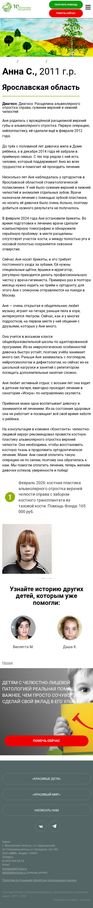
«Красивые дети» (46, 779)
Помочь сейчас (66, 13)
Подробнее (23, 632)
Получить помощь (66, 4)
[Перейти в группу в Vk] (40, 826)
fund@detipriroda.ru (14, 868)
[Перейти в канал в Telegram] (54, 826)
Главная (9, 61)
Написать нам (47, 810)
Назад (7, 663)
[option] (46, 549)
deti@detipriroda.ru (14, 872)
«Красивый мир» (46, 794)
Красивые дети (32, 61)
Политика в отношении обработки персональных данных (39, 880)
